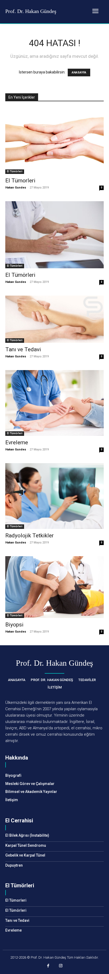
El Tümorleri (20, 180)
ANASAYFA (79, 72)
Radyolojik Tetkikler (29, 535)
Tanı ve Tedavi (23, 349)
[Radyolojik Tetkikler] (54, 496)
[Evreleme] (54, 403)
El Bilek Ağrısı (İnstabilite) (27, 835)
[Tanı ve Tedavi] (54, 319)
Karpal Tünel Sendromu (25, 845)
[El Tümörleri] (54, 234)
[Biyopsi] (54, 587)
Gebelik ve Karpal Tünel (25, 855)
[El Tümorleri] (54, 141)
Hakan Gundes (15, 187)
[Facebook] (48, 966)
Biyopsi (14, 624)
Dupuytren (14, 865)
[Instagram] (61, 966)
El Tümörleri (14, 171)
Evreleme (16, 442)
